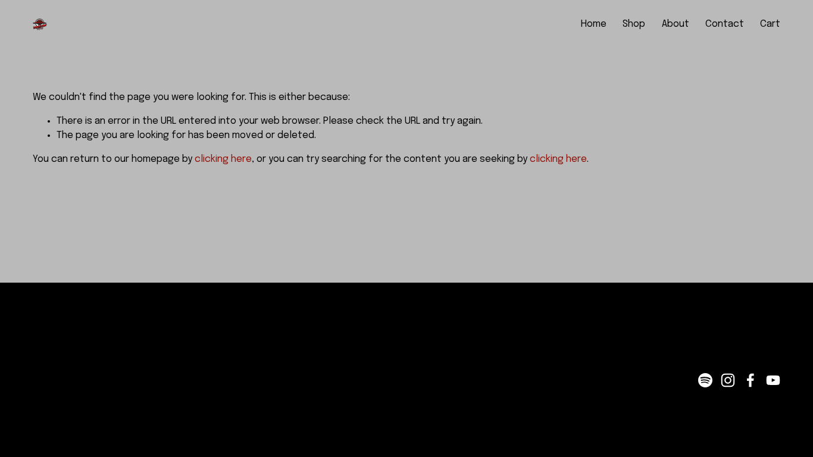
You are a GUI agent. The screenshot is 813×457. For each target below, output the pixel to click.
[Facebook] (750, 380)
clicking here (223, 159)
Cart (770, 24)
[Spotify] (705, 380)
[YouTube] (773, 380)
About (675, 24)
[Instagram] (728, 380)
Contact (724, 24)
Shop (634, 24)
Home (593, 24)
